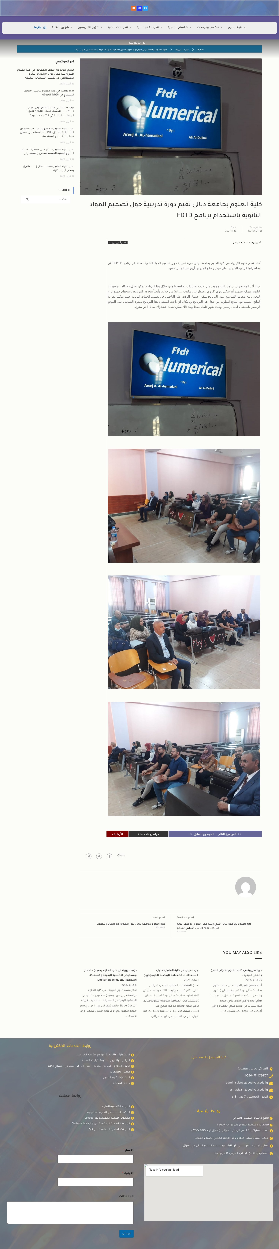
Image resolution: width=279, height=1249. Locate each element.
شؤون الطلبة (60, 27)
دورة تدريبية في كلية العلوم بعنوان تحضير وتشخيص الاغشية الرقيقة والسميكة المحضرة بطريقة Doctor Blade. (110, 975)
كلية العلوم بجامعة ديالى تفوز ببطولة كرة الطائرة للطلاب (130, 924)
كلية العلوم (235, 27)
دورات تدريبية (182, 50)
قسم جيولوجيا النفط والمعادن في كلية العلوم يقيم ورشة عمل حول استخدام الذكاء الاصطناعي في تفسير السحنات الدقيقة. (45, 74)
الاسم (129, 1150)
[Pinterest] (88, 856)
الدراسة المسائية (148, 27)
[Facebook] (145, 8)
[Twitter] (99, 856)
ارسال (126, 1233)
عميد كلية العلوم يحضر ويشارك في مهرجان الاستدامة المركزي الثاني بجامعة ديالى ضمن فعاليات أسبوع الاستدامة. (47, 132)
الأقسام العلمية (178, 27)
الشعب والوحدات (208, 27)
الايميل (128, 1173)
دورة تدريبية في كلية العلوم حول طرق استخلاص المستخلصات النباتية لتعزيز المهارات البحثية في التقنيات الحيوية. (50, 111)
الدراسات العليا (118, 27)
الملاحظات (126, 1196)
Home (200, 50)
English (38, 27)
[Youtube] (133, 8)
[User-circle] (139, 8)
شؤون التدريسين (88, 27)
